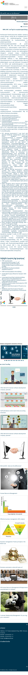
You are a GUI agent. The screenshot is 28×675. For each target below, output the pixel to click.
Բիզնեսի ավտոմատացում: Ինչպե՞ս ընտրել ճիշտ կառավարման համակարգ (14, 289)
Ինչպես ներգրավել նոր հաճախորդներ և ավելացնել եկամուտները (14, 280)
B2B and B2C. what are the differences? (10, 466)
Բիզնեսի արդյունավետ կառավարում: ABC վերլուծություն (14, 283)
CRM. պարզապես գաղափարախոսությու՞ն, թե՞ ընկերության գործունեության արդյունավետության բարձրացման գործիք (12, 263)
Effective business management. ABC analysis (12, 519)
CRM (26, 24)
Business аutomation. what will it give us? (11, 567)
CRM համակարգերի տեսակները (11, 271)
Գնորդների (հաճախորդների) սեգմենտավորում (10, 268)
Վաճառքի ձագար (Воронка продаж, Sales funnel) (14, 274)
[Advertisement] (14, 325)
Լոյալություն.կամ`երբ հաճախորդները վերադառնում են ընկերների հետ (13, 278)
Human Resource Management (8, 493)
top (27, 624)
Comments (25, 26)
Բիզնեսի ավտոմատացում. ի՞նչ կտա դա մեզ (14, 286)
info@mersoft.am (8, 638)
